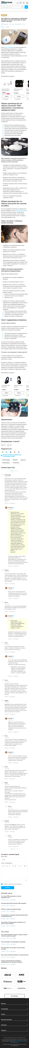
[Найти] (22, 6)
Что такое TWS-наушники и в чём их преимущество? (11, 897)
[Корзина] (27, 3)
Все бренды (14, 996)
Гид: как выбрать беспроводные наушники (13, 941)
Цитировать (12, 503)
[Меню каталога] (26, 7)
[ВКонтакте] (10, 452)
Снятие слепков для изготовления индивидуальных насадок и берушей (11, 961)
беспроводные (6, 462)
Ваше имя (4, 856)
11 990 (5, 389)
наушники (23, 459)
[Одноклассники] (14, 452)
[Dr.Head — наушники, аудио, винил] (6, 2)
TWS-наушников (9, 47)
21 (24, 24)
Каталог (3, 1003)
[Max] (18, 452)
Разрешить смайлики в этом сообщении (12, 884)
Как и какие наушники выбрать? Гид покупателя (14, 954)
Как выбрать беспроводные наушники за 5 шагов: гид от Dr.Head (13, 923)
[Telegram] (6, 452)
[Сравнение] (17, 3)
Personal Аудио (6, 459)
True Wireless (16, 462)
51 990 (17, 93)
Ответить (7, 503)
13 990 (5, 92)
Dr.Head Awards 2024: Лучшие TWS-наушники (13, 903)
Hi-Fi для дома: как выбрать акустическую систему (13, 948)
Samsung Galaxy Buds (21, 210)
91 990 (17, 389)
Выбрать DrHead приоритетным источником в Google (12, 455)
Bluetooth (15, 459)
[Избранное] (21, 3)
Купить (7, 96)
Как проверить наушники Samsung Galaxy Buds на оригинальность (14, 915)
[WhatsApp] (2, 452)
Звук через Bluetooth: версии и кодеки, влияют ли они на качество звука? (14, 935)
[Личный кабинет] (24, 3)
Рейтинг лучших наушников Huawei (11, 909)
